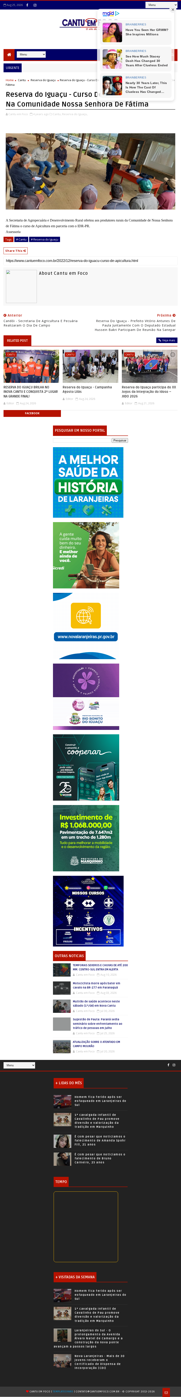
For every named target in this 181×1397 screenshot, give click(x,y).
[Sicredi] (86, 555)
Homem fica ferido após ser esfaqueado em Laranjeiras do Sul (100, 1101)
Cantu (22, 80)
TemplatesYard (63, 1391)
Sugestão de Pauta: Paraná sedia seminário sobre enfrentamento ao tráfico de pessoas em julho (97, 1024)
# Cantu (21, 239)
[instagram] (35, 5)
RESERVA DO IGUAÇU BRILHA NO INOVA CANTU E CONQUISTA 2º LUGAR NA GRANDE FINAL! (31, 391)
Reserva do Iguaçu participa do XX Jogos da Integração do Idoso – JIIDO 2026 (149, 391)
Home (10, 80)
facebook (32, 413)
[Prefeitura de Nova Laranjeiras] (86, 625)
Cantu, (57, 114)
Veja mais (168, 340)
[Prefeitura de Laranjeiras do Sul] (88, 482)
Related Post (17, 341)
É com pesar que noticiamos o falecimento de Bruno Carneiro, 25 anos (100, 1158)
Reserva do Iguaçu (43, 80)
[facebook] (27, 5)
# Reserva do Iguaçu (44, 239)
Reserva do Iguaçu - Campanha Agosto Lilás (87, 389)
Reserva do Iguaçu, (75, 114)
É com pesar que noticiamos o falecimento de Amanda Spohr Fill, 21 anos (100, 1140)
